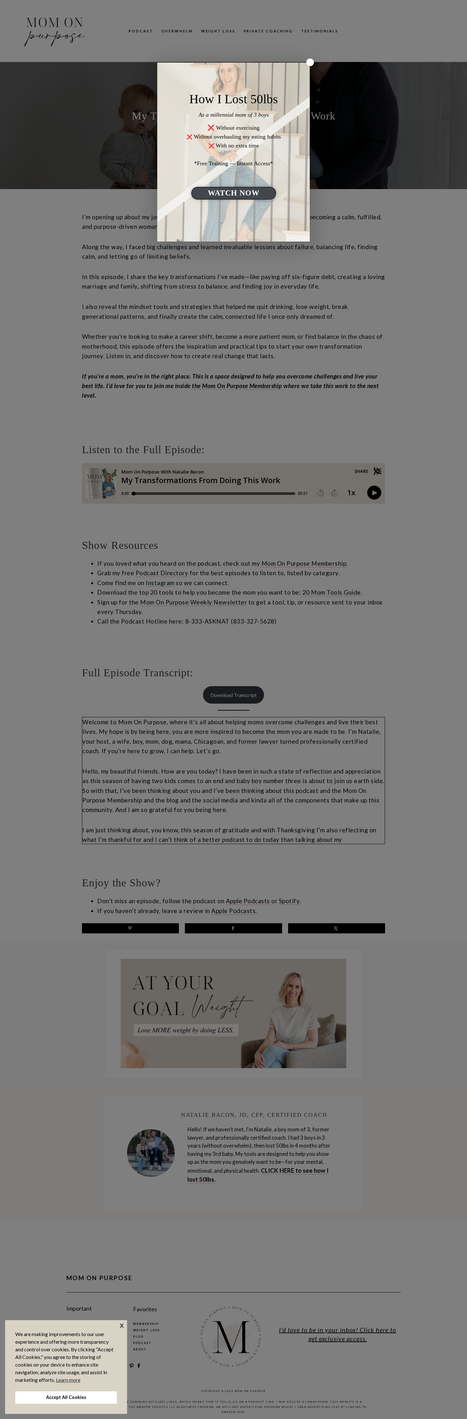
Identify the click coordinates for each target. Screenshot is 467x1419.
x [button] (122, 1325)
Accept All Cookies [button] (66, 1397)
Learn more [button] (68, 1380)
